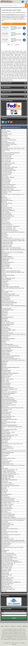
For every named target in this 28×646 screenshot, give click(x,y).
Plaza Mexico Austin (6, 415)
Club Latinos (4, 236)
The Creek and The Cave (7, 508)
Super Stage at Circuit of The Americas (10, 485)
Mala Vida (4, 366)
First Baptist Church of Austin (8, 294)
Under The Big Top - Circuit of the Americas (11, 561)
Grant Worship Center (6, 308)
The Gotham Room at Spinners (9, 517)
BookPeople (4, 193)
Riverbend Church (6, 439)
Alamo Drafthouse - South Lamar (9, 144)
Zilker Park (4, 590)
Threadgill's (4, 551)
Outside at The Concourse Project (9, 402)
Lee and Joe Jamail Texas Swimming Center (12, 347)
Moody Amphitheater (6, 383)
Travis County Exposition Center (9, 554)
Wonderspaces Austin (6, 586)
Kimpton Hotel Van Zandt (7, 332)
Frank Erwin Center (6, 298)
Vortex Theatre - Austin (7, 567)
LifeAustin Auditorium (6, 351)
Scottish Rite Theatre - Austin (8, 458)
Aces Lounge (5, 137)
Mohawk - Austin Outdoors (8, 379)
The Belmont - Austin (6, 502)
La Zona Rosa (5, 337)
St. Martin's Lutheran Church (8, 471)
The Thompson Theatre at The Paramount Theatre (13, 540)
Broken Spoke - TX (6, 199)
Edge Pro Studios (6, 266)
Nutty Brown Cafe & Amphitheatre (9, 392)
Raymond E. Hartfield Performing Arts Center (12, 426)
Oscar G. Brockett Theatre (8, 397)
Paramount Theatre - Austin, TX (9, 404)
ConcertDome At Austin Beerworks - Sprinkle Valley (13, 240)
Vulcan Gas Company (7, 569)
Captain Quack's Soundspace (8, 210)
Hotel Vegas (4, 320)
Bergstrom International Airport (8, 184)
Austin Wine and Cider (7, 171)
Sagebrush (4, 449)
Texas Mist (4, 492)
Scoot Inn (4, 456)
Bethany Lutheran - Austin (7, 186)
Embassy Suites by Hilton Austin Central (11, 271)
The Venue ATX (5, 546)
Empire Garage (5, 281)
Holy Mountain (5, 318)
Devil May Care (5, 253)
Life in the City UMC (6, 348)
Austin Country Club (6, 160)
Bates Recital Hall (6, 183)
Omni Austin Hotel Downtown (8, 393)
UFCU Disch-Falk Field (7, 559)
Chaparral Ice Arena (6, 217)
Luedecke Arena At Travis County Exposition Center (13, 360)
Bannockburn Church (6, 174)
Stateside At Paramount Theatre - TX (10, 474)
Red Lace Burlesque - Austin (8, 432)
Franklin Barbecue (6, 299)
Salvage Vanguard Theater (8, 452)
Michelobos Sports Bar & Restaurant (10, 373)
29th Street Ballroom (6, 131)
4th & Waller (4, 132)
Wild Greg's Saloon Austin (7, 583)
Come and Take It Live (7, 237)
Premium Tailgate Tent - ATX (8, 416)
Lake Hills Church (6, 340)
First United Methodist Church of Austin (10, 295)
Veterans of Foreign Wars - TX (8, 563)
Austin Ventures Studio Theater (9, 170)
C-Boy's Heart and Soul (7, 203)
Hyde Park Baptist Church (7, 324)
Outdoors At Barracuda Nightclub (9, 400)
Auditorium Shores (6, 149)
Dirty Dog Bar (5, 255)
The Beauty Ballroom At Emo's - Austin (10, 501)
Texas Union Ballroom (7, 494)
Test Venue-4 (5, 491)
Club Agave (4, 233)
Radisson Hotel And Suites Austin (9, 425)
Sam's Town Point (6, 453)
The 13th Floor (5, 495)
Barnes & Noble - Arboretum (8, 177)
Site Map (19, 626)
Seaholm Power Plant (6, 461)
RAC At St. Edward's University (9, 422)
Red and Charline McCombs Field (9, 429)
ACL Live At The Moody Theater (9, 139)
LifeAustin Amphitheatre (7, 350)
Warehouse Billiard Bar (7, 574)
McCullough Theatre (6, 370)
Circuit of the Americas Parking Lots (10, 230)
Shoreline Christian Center (7, 464)
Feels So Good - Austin (7, 291)
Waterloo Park (5, 576)
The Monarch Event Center (8, 524)
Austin (3, 151)
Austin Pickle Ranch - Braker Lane (9, 167)
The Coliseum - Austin (7, 505)
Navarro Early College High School (9, 389)
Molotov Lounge (5, 380)
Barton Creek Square (6, 180)
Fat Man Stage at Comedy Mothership (10, 286)
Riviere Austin (5, 441)
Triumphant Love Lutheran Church (9, 557)
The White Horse (5, 550)
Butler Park (4, 201)
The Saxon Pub (5, 536)
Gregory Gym (5, 311)
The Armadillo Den (6, 497)
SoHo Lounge (5, 468)
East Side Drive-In (6, 263)
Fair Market (4, 282)
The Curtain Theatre (6, 510)
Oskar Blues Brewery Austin (8, 399)
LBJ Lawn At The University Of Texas (10, 345)
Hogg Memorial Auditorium (7, 317)
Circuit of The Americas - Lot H (9, 229)
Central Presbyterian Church (8, 216)
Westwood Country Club (7, 580)
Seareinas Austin (5, 462)
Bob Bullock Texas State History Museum (11, 190)
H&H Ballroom (5, 312)
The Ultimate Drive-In (6, 543)
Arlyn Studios (5, 147)
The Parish (4, 530)
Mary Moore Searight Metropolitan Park (10, 367)
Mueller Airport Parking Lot (8, 387)
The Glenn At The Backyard (8, 515)
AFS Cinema (4, 141)
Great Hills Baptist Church (7, 309)
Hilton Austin (4, 315)
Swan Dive (4, 488)
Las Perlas (4, 343)
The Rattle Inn (5, 533)
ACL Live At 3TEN (6, 138)
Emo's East (4, 276)
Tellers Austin (5, 489)
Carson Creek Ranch (6, 213)
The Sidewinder (5, 537)
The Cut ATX (4, 511)
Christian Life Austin (6, 223)
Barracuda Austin (5, 178)
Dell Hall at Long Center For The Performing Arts (12, 252)
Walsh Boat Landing (6, 570)
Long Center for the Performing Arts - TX (11, 358)
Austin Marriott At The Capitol (8, 163)
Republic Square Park (6, 436)
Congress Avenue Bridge (7, 242)
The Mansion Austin (6, 523)
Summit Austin (5, 481)
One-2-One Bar (5, 396)
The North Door (5, 527)
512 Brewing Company (7, 134)
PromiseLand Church (6, 417)
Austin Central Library (6, 157)
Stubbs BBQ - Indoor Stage (8, 477)
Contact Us (13, 626)
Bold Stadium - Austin (6, 191)
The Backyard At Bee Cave (8, 500)
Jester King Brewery (6, 328)
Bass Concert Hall (6, 181)
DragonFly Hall (5, 260)
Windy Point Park (5, 585)
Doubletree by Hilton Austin (8, 258)
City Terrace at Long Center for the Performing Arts (13, 232)
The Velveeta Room (6, 544)
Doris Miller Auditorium (7, 256)
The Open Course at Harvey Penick (10, 528)
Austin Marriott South (6, 164)
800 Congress (5, 135)
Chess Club (4, 220)
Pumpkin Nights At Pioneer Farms (9, 419)
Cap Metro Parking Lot (7, 209)
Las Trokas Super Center (7, 344)
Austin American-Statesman (8, 154)
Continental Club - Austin (7, 243)
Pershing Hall (5, 410)
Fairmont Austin (5, 284)
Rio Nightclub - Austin (6, 438)
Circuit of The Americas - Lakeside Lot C (11, 226)
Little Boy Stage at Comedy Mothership (10, 356)
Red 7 (3, 428)
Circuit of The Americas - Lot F (8, 227)
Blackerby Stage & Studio (7, 188)
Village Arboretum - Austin (7, 564)
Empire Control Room (6, 279)
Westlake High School (7, 579)
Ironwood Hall (5, 327)
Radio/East (4, 423)
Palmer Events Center (7, 403)
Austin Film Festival (6, 161)
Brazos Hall (4, 197)
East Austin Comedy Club (7, 262)
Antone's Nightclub (6, 145)
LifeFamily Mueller (6, 354)
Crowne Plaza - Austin (7, 246)
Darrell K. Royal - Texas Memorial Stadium (11, 247)
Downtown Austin (5, 259)
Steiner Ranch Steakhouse (8, 475)
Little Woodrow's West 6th (7, 357)
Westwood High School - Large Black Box (11, 582)
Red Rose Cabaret (6, 433)
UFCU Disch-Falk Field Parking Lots (10, 560)
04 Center (4, 129)
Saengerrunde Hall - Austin (8, 448)
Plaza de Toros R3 (6, 413)
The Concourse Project (7, 507)
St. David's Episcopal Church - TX (9, 469)
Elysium (3, 269)
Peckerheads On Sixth (7, 409)
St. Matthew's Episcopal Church (9, 472)
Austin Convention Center (7, 158)
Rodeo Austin (5, 442)
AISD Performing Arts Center (8, 142)
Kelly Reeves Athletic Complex (9, 330)
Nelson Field (4, 390)
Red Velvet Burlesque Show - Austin (10, 435)
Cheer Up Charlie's (6, 219)
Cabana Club (4, 204)
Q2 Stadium (4, 420)
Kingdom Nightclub (6, 335)
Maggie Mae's (5, 361)
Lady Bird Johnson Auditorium (8, 338)
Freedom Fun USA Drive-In (8, 301)
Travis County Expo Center (8, 553)
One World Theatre (6, 394)
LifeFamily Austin (5, 353)
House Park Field (5, 321)
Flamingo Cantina (5, 296)
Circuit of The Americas (7, 224)
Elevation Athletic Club (7, 268)
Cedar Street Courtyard (7, 214)
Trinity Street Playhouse (7, 556)
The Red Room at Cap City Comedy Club (11, 534)
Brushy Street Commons (7, 200)
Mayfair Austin (5, 368)
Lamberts (4, 341)
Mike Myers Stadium (6, 376)
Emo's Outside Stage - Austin (8, 278)
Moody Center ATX (6, 384)
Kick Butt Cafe (5, 331)
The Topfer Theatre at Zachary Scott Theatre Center (13, 541)
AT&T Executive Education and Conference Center (13, 148)
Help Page (25, 626)
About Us (7, 626)
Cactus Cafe (4, 206)
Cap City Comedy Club (7, 207)
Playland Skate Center (7, 412)
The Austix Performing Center (8, 498)
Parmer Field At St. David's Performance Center (12, 407)
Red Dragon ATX (5, 430)
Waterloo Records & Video (8, 577)
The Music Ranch (6, 525)
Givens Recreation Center (7, 304)
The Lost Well (5, 521)
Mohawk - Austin (5, 377)
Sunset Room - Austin (7, 482)
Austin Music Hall (6, 165)
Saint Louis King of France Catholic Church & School (14, 451)
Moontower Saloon (6, 386)
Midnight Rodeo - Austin (7, 374)
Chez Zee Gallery (5, 222)
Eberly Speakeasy (6, 265)
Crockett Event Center (7, 245)
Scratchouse (4, 459)
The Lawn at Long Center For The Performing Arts (13, 520)
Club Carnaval (5, 235)
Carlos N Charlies (5, 211)
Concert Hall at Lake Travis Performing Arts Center (13, 239)
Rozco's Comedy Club (7, 446)
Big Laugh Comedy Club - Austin (9, 187)
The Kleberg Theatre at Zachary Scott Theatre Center (14, 518)
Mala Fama (4, 363)
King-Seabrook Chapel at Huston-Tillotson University (13, 334)
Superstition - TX (5, 487)
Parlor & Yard (5, 406)
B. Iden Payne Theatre (7, 173)
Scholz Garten (5, 455)
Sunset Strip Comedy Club (8, 484)
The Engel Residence (6, 513)
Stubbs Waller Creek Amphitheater (9, 479)
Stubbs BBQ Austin (6, 478)
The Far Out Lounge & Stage (8, 514)
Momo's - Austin (5, 381)
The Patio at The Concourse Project (10, 531)
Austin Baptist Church (7, 155)
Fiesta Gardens (5, 292)
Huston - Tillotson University (8, 322)
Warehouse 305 (5, 573)
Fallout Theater (5, 285)
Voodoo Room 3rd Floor (7, 566)
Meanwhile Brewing (6, 371)
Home (2, 626)
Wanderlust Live (5, 572)
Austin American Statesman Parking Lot (11, 152)
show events (13, 44)
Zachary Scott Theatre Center (8, 589)
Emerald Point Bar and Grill (8, 275)
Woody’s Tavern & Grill (7, 587)
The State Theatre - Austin (8, 538)
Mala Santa (4, 364)
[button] (14, 83)
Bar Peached (4, 175)
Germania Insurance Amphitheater (9, 302)
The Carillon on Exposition (7, 504)
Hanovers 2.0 (5, 314)
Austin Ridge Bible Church (7, 168)
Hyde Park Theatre (6, 325)
